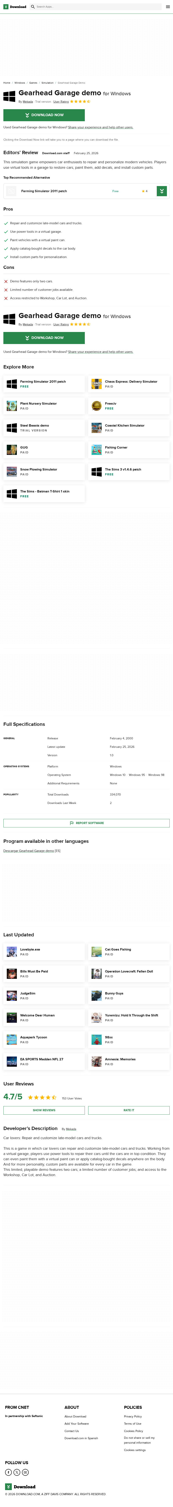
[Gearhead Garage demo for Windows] (9, 96)
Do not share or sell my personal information (139, 1440)
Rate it (129, 1110)
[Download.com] (14, 6)
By (26, 101)
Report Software (90, 823)
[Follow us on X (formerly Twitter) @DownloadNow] (17, 1472)
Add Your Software (77, 1423)
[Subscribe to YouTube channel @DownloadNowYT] (25, 1472)
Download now (47, 115)
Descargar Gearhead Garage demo (28, 851)
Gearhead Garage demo (75, 93)
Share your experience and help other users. (100, 127)
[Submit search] (33, 6)
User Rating (61, 101)
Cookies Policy (133, 1431)
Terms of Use (132, 1423)
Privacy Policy (133, 1416)
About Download (75, 1416)
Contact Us (72, 1431)
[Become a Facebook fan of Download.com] (8, 1472)
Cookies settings (135, 1450)
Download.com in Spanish (81, 1438)
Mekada (71, 1129)
